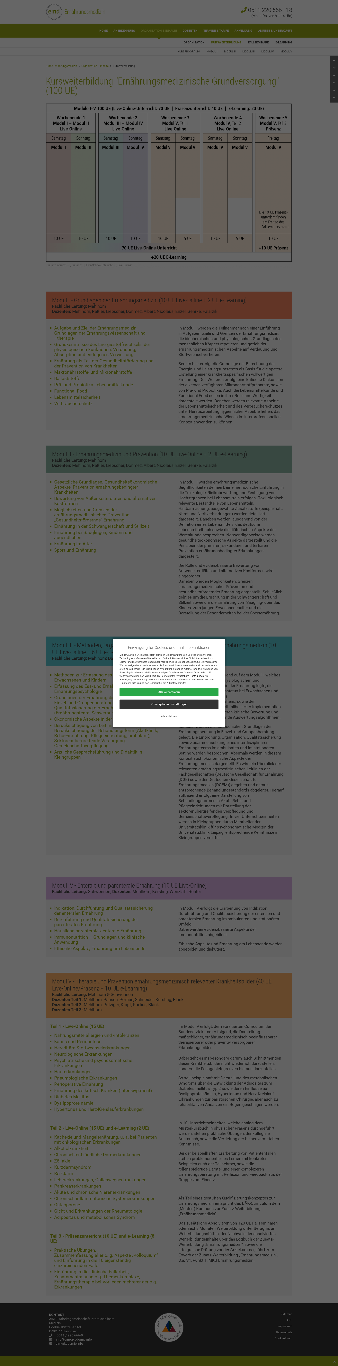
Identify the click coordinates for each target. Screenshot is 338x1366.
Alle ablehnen (169, 716)
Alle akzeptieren (169, 692)
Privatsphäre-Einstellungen (189, 676)
